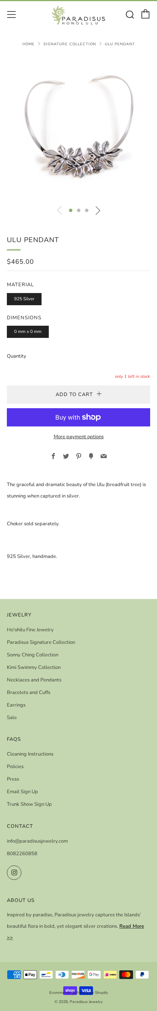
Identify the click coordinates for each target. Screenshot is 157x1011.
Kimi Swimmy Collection (34, 667)
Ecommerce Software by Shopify (78, 992)
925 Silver (24, 299)
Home (28, 43)
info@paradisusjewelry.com (37, 841)
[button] (70, 210)
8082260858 (22, 853)
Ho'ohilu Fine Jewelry (30, 629)
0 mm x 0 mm (28, 331)
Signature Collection (69, 43)
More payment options (79, 436)
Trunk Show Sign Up (29, 804)
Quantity (16, 356)
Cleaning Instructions (30, 754)
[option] (78, 128)
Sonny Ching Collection (32, 654)
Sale (12, 717)
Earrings (16, 705)
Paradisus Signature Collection (41, 642)
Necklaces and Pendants (34, 680)
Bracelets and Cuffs (28, 692)
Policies (15, 766)
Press (13, 779)
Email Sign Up (22, 791)
